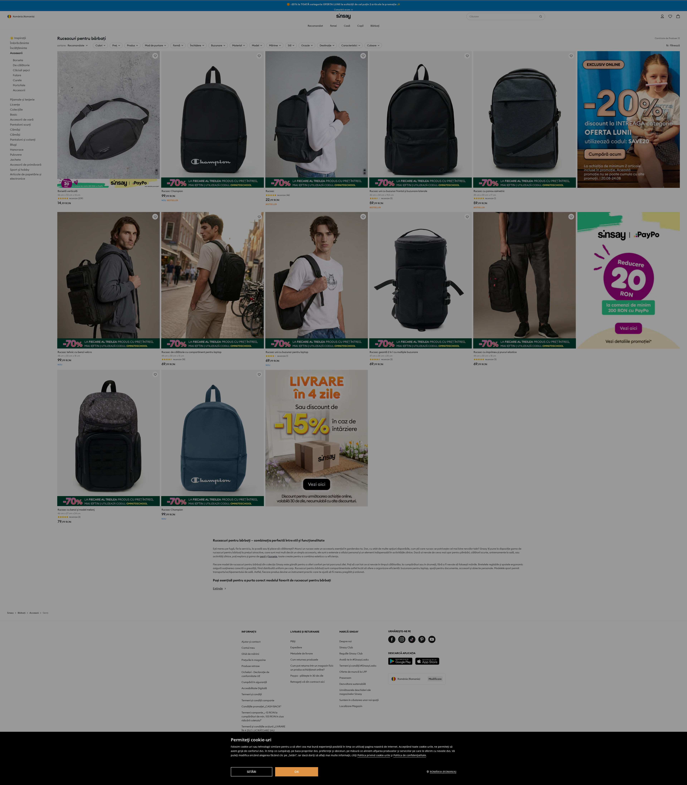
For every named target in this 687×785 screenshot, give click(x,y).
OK (296, 772)
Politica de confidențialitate (409, 755)
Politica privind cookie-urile (373, 755)
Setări (251, 772)
